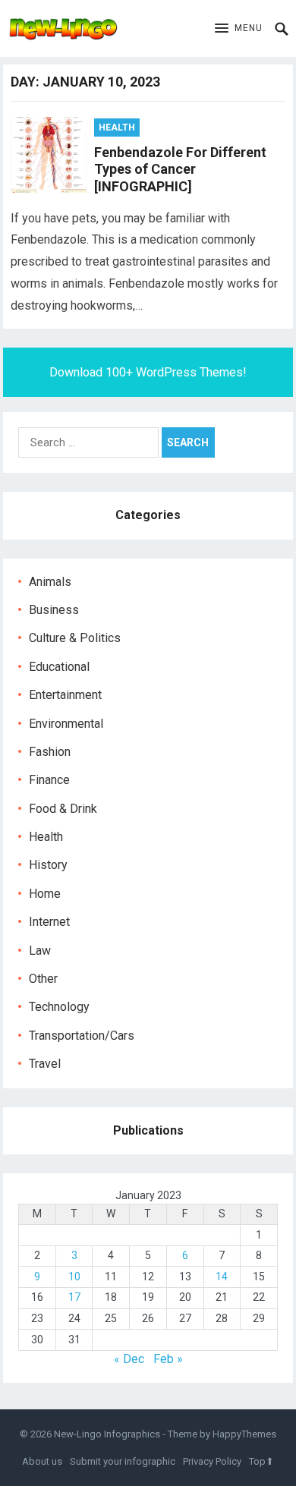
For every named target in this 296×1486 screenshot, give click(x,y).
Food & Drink (63, 808)
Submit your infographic (122, 1461)
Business (54, 610)
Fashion (50, 752)
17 (74, 1297)
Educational (59, 667)
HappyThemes (244, 1434)
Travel (45, 1063)
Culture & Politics (75, 638)
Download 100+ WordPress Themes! (148, 372)
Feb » (168, 1359)
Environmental (66, 723)
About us (42, 1461)
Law (40, 950)
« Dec (129, 1359)
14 (222, 1276)
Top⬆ (261, 1461)
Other (43, 978)
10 (74, 1276)
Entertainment (65, 695)
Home (45, 893)
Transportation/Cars (81, 1035)
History (48, 865)
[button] (239, 28)
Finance (49, 780)
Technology (59, 1007)
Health (117, 127)
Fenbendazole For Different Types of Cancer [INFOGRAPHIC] (180, 169)
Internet (49, 922)
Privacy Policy (212, 1461)
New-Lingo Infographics (107, 1434)
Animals (50, 582)
